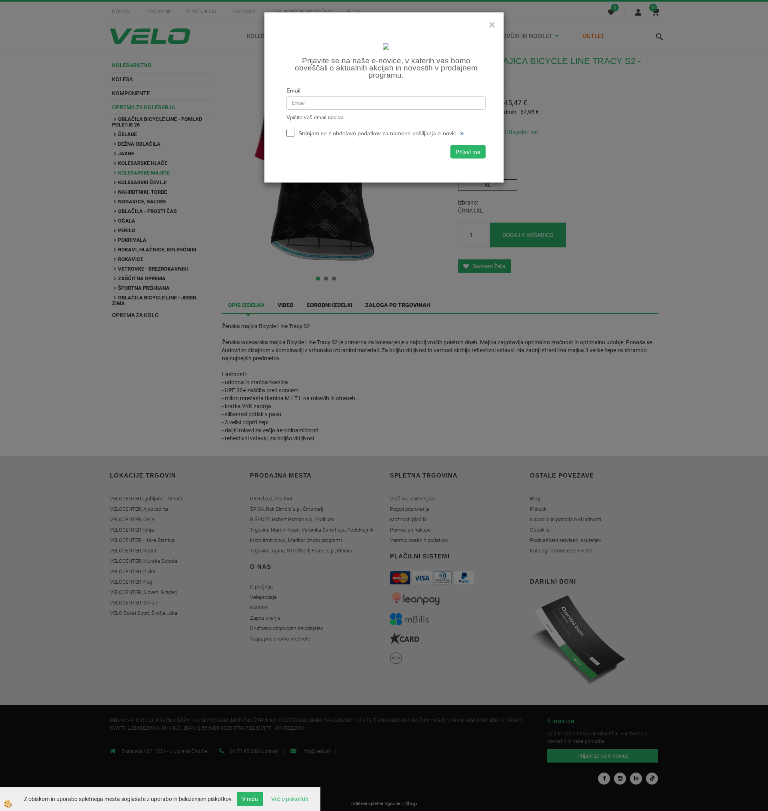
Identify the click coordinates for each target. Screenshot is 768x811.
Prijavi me (468, 152)
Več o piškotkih (289, 799)
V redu (250, 799)
